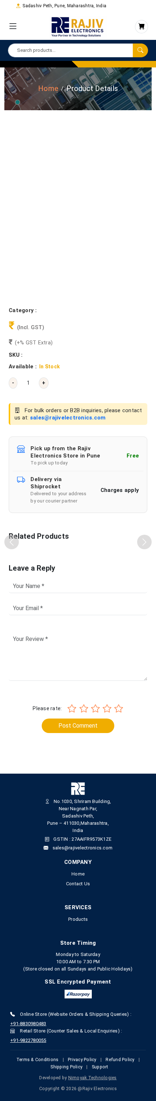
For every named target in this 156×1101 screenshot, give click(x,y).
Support (100, 1066)
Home (48, 88)
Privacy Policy (82, 1059)
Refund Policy (120, 1059)
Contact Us (78, 883)
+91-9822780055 (28, 1040)
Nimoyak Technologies (92, 1077)
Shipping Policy (66, 1066)
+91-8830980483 (28, 1023)
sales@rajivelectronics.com (68, 417)
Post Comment (78, 725)
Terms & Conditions (37, 1059)
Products (78, 919)
